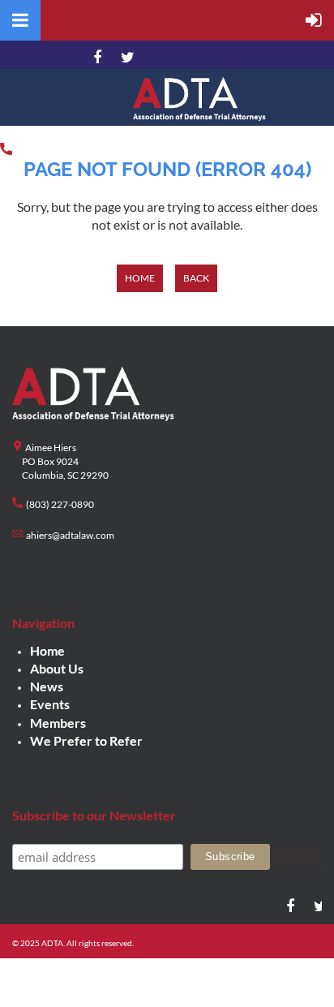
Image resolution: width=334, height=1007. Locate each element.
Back (196, 278)
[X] (125, 58)
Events (50, 704)
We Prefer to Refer (86, 740)
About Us (57, 668)
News (46, 686)
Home (140, 278)
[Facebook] (97, 58)
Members (58, 722)
